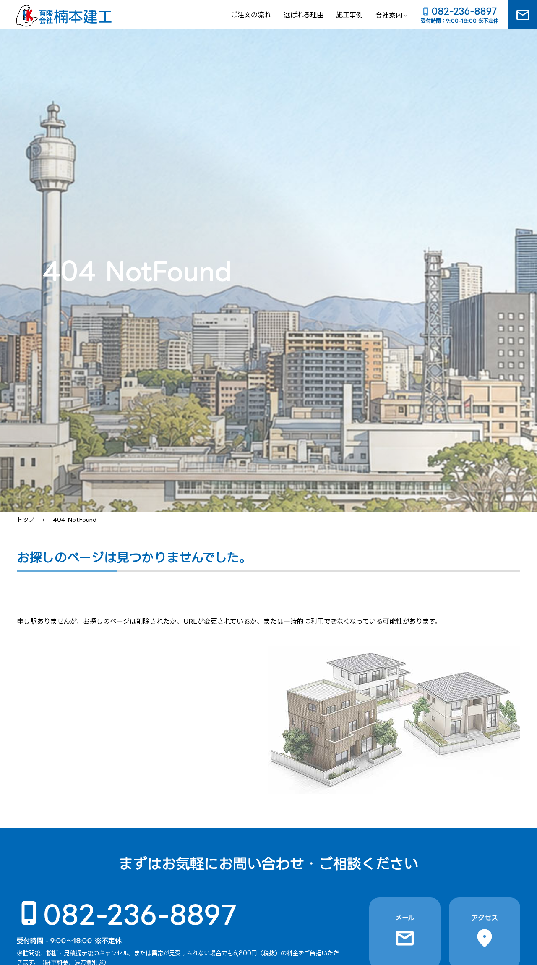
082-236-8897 (140, 914)
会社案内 (388, 15)
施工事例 (349, 14)
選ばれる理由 (303, 14)
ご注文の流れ (251, 14)
